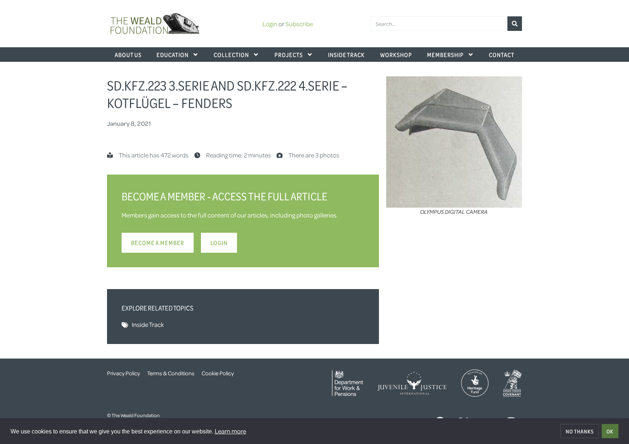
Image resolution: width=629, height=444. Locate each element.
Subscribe (299, 24)
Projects (288, 55)
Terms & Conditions (170, 373)
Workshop (396, 55)
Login (269, 24)
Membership (445, 55)
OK (609, 431)
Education (173, 55)
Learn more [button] (230, 431)
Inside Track (346, 55)
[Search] (514, 23)
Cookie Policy (218, 373)
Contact (501, 55)
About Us (128, 55)
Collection (231, 55)
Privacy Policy (123, 373)
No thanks (580, 431)
